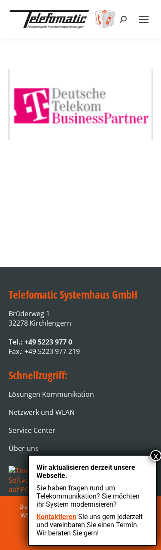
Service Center (32, 430)
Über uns (24, 448)
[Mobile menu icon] (143, 19)
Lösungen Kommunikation (51, 394)
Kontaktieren (56, 517)
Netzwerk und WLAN (42, 412)
